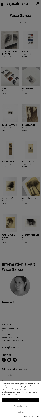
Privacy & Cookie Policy (31, 416)
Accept (20, 400)
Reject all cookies (20, 406)
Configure (20, 412)
